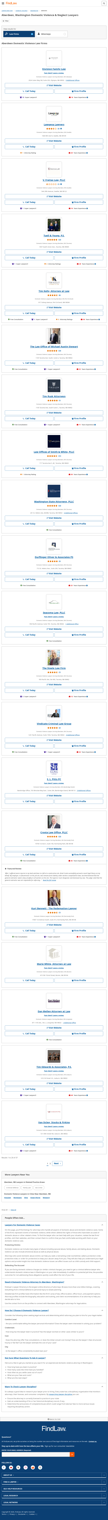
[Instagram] (26, 1467)
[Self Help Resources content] (104, 1488)
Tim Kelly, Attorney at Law (54, 291)
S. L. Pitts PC (54, 779)
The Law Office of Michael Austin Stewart (54, 346)
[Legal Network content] (104, 1502)
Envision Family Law (54, 68)
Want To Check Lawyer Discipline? (21, 1386)
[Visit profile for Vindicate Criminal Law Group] (54, 713)
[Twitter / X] (18, 1467)
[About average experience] (87, 97)
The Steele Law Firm (54, 668)
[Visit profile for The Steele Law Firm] (54, 657)
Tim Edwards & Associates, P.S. (54, 1066)
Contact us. (93, 1441)
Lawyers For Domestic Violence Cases (22, 1225)
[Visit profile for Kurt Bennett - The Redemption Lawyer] (54, 898)
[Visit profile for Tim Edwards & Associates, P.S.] (54, 1056)
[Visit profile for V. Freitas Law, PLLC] (54, 169)
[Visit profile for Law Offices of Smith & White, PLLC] (54, 441)
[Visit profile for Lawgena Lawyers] (54, 114)
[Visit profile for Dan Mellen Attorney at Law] (54, 1001)
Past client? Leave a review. (54, 73)
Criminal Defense (12, 1188)
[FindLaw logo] (12, 3)
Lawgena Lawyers (54, 124)
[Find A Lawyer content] (104, 1482)
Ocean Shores (35, 1198)
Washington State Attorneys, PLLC (54, 501)
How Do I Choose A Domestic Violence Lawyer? (27, 1310)
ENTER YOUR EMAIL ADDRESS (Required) (16, 1450)
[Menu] (3, 3)
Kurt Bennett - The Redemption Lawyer (54, 908)
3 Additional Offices (73, 735)
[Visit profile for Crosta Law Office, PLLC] (54, 822)
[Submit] (72, 1454)
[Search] (104, 3)
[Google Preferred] (40, 1467)
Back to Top (55, 1419)
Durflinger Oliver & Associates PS (54, 557)
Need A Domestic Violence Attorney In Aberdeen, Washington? (34, 1282)
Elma (26, 1198)
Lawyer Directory (7, 10)
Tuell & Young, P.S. (54, 235)
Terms (4, 1514)
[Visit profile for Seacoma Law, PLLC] (54, 602)
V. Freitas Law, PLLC (54, 179)
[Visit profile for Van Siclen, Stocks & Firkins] (54, 1112)
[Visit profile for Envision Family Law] (54, 58)
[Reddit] (33, 1467)
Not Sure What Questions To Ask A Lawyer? (25, 1358)
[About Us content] (104, 1475)
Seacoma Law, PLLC (54, 612)
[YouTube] (11, 1467)
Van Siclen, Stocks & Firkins (54, 1122)
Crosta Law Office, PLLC (54, 832)
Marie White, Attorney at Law (54, 963)
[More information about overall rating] (61, 128)
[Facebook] (4, 1467)
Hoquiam (7, 1198)
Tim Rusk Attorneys (54, 396)
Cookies (32, 1514)
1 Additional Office (71, 624)
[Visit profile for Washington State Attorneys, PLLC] (54, 491)
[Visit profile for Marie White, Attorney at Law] (54, 953)
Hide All (13, 1210)
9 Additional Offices (73, 80)
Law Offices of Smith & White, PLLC (54, 451)
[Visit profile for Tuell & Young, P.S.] (54, 225)
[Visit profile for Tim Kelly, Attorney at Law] (54, 280)
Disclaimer (22, 1514)
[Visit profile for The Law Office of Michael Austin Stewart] (54, 336)
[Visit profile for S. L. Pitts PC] (54, 768)
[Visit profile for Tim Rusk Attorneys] (54, 386)
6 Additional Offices (71, 513)
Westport (46, 1198)
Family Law (27, 1188)
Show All (5, 1210)
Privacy (12, 1514)
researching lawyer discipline (60, 1394)
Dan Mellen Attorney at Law (54, 1011)
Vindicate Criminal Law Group (54, 723)
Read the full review (49, 880)
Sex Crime (38, 1188)
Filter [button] (6, 21)
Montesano (18, 1198)
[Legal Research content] (104, 1495)
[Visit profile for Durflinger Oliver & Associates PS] (54, 546)
